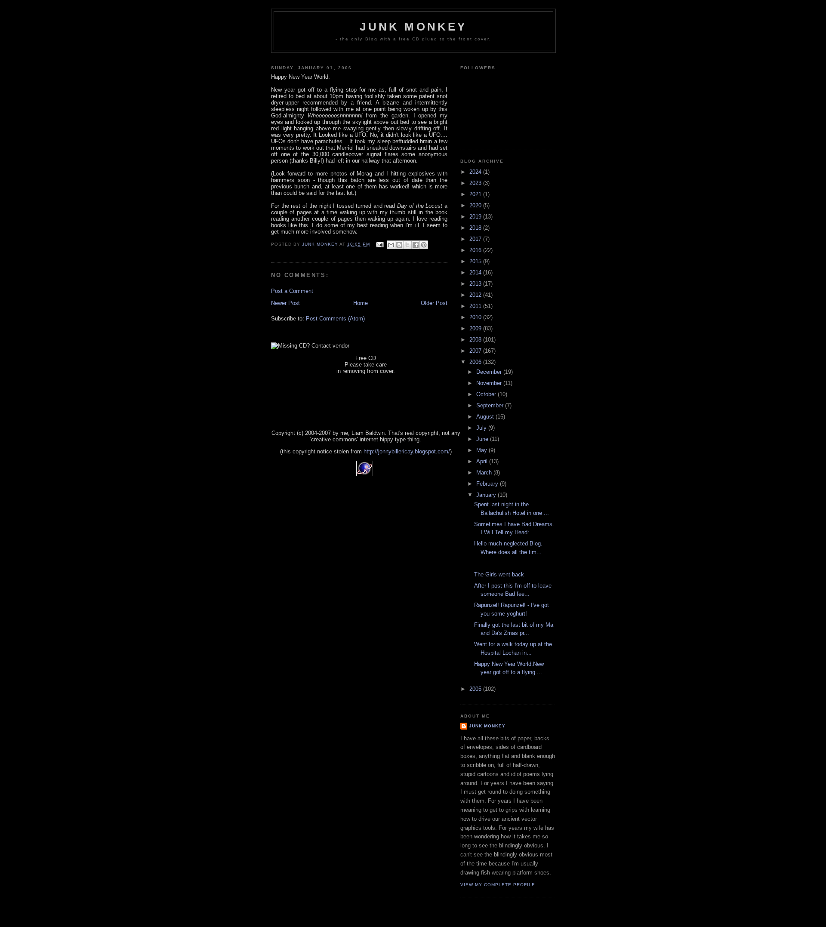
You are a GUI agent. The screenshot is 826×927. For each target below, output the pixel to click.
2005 (476, 689)
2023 (476, 183)
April (482, 461)
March (484, 472)
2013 (476, 283)
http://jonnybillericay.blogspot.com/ (407, 451)
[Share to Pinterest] (423, 244)
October (487, 394)
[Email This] (391, 244)
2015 (476, 261)
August (486, 416)
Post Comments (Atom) (335, 318)
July (482, 428)
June (483, 439)
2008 (476, 339)
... (476, 563)
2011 (476, 306)
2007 (476, 351)
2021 (476, 194)
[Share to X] (407, 244)
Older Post (434, 303)
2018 (476, 228)
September (490, 405)
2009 (476, 328)
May (482, 450)
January (487, 495)
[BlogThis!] (399, 244)
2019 (476, 216)
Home (360, 303)
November (489, 383)
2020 (476, 205)
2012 (476, 295)
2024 (476, 172)
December (489, 372)
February (488, 483)
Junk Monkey (413, 26)
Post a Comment (292, 291)
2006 (476, 362)
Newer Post (285, 303)
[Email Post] (379, 244)
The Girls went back (499, 574)
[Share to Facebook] (415, 244)
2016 (476, 250)
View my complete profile (497, 884)
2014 (476, 272)
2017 (476, 239)
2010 (476, 317)
